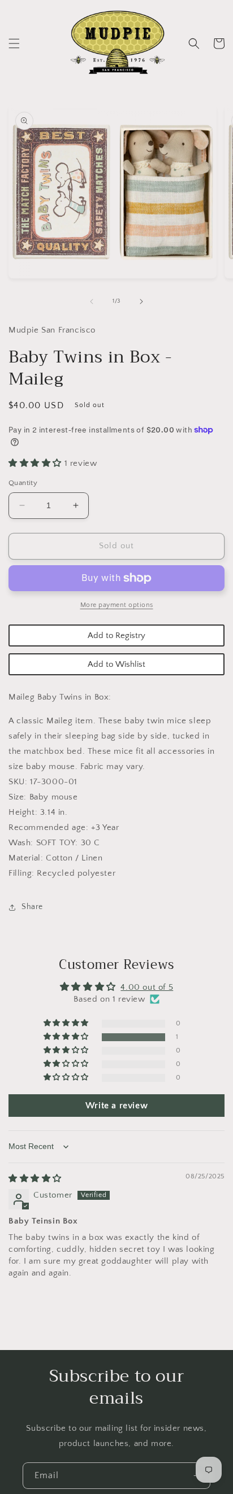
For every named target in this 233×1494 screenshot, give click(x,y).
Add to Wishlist (116, 664)
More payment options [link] (116, 605)
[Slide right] (141, 301)
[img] (35, 1178)
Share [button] (32, 906)
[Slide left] (91, 301)
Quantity (22, 483)
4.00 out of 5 (146, 987)
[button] (14, 43)
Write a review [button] (116, 1105)
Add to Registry (116, 635)
